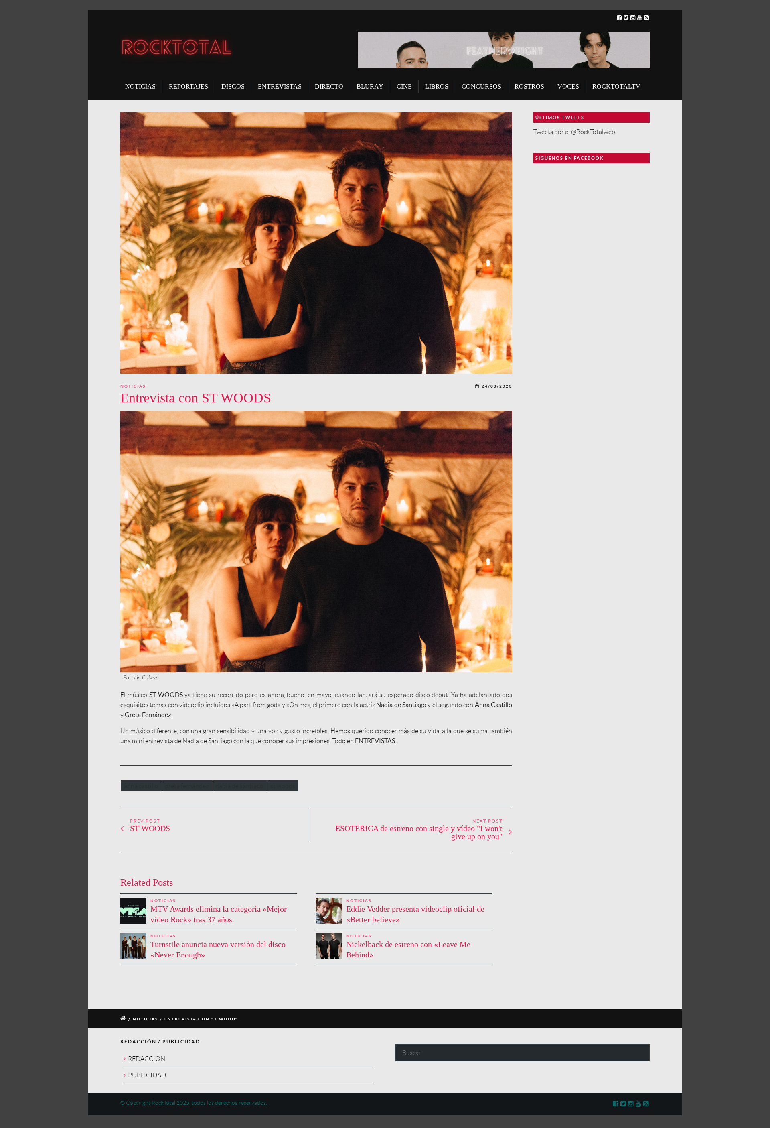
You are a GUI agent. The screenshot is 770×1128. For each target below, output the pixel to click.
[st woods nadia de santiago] (316, 243)
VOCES (568, 86)
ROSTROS (529, 86)
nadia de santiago (239, 785)
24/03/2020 (497, 386)
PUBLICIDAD (147, 1075)
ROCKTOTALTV (616, 86)
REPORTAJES (188, 86)
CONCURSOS (481, 86)
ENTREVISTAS (280, 86)
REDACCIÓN (146, 1058)
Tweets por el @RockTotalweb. (574, 131)
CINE (404, 86)
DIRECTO (329, 86)
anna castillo (141, 785)
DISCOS (233, 86)
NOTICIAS (140, 86)
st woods (282, 785)
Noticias (133, 386)
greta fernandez (187, 785)
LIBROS (436, 86)
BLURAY (370, 86)
